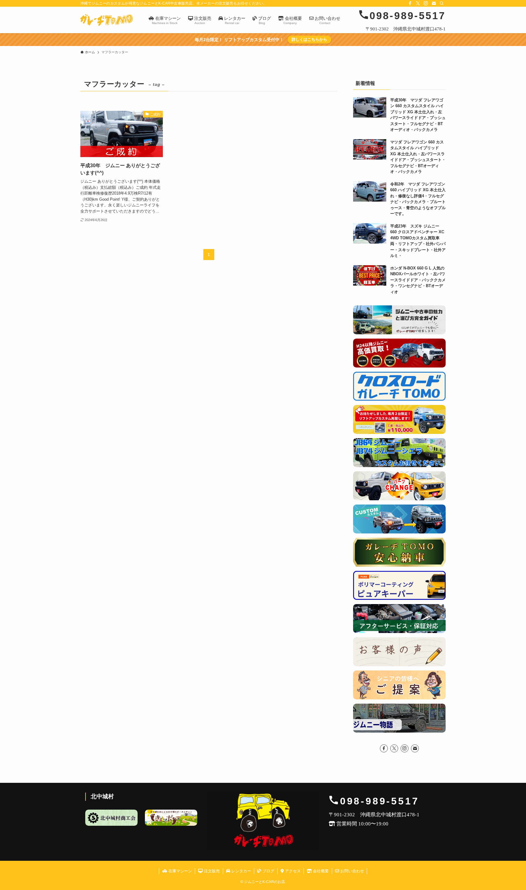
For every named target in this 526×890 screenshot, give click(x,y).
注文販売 (211, 871)
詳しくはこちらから (309, 39)
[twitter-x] (418, 3)
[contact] (434, 3)
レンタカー (240, 871)
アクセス (292, 871)
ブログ (267, 871)
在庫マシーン (179, 871)
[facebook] (410, 3)
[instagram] (426, 3)
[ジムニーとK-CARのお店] (106, 20)
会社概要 (320, 871)
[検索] (442, 3)
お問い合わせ (351, 871)
